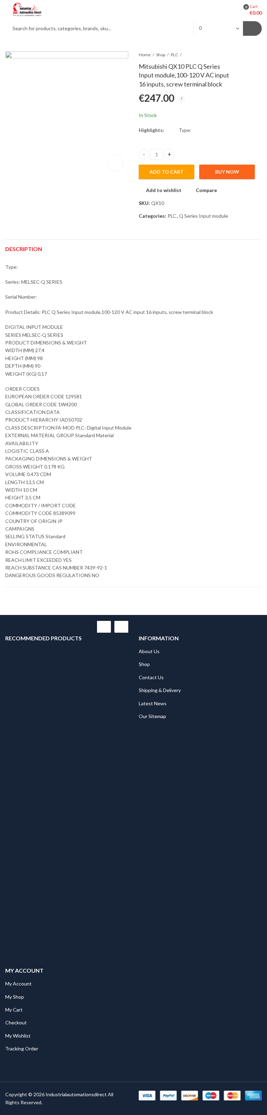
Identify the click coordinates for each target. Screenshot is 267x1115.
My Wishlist (18, 1036)
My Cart (14, 1010)
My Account (18, 984)
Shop (160, 54)
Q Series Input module (203, 216)
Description (23, 249)
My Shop (14, 997)
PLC (174, 54)
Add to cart (166, 172)
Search (252, 28)
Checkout (16, 1022)
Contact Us (151, 677)
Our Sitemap (152, 716)
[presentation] (104, 627)
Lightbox (115, 163)
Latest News (153, 703)
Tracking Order (21, 1048)
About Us (149, 651)
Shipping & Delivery (160, 690)
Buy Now (227, 172)
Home (145, 54)
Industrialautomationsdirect (76, 1094)
